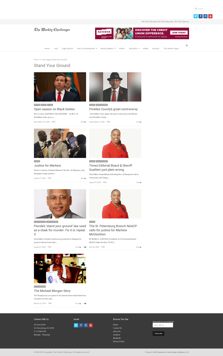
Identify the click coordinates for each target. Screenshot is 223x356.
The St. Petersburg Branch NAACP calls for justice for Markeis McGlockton (113, 230)
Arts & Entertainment (86, 48)
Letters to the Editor (101, 105)
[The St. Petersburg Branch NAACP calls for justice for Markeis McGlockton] (115, 191)
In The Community (39, 222)
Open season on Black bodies (54, 109)
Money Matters (107, 48)
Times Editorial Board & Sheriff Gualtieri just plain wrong (110, 167)
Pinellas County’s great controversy (113, 109)
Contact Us (117, 328)
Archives (155, 48)
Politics (122, 48)
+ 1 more (50, 105)
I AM (56, 48)
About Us (117, 331)
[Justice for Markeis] (60, 130)
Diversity (36, 105)
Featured (43, 105)
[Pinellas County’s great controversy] (115, 74)
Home (47, 48)
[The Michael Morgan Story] (60, 255)
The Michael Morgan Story (52, 291)
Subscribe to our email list (163, 322)
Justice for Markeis (47, 165)
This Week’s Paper (171, 48)
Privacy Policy (118, 341)
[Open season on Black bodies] (60, 74)
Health (145, 48)
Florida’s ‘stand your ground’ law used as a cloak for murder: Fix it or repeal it (60, 230)
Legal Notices (67, 48)
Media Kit (117, 338)
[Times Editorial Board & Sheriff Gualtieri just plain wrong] (115, 130)
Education (133, 48)
